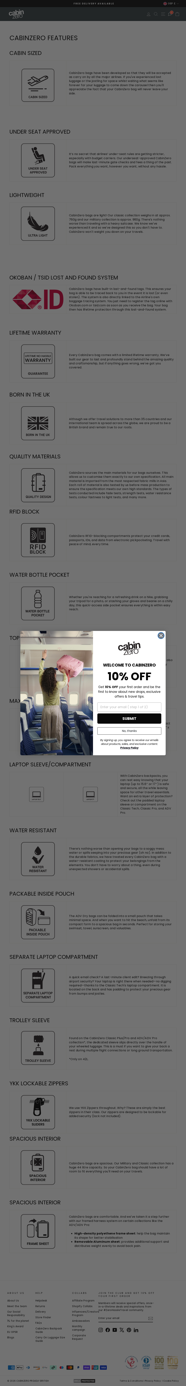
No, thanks (129, 731)
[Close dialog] (161, 635)
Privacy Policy (129, 748)
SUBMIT (129, 718)
